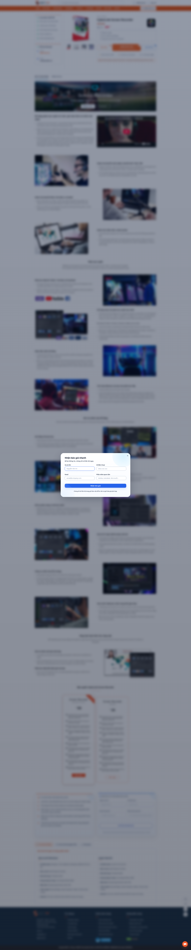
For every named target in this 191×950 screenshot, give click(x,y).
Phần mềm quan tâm (103, 474)
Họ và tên (68, 465)
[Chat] (185, 944)
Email (66, 474)
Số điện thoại (100, 465)
